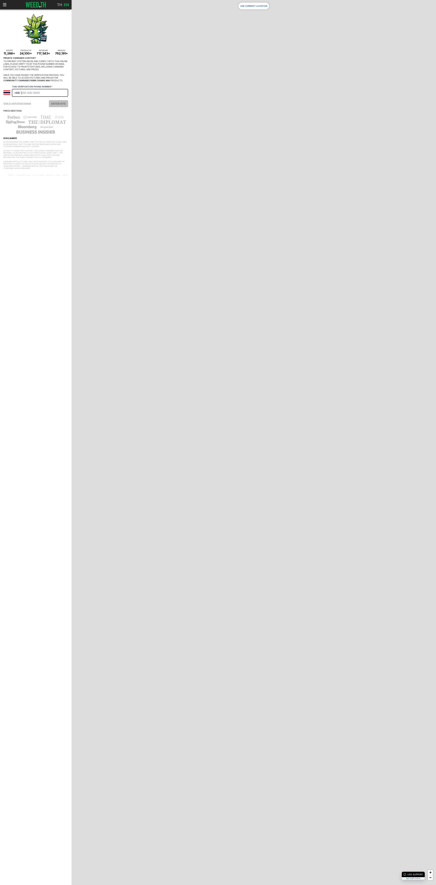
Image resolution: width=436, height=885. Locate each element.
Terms (65, 175)
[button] (430, 872)
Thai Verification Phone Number (32, 86)
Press (11, 175)
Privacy (49, 175)
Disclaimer (38, 175)
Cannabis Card (23, 175)
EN (66, 5)
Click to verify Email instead (17, 103)
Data (57, 175)
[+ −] (254, 170)
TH (59, 5)
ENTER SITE (58, 103)
